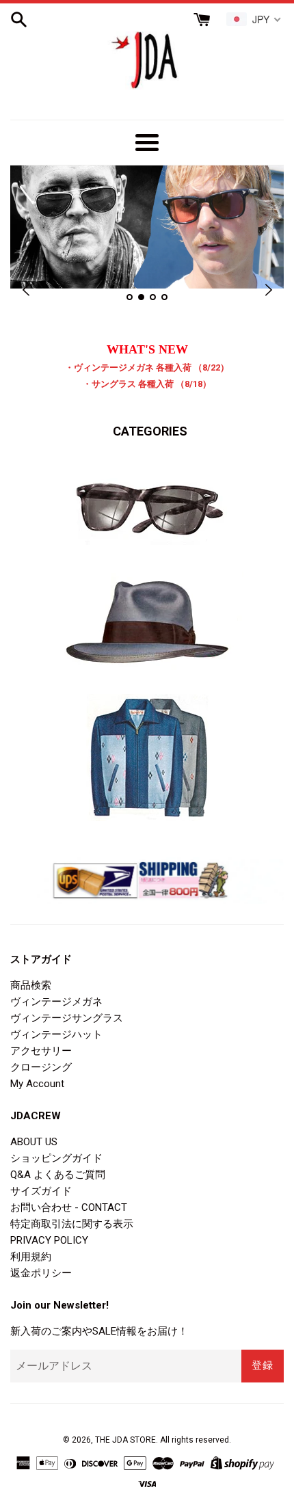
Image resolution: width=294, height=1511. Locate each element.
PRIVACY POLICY (49, 1240)
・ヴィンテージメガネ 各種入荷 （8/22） (147, 367)
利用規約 (30, 1257)
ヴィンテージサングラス (66, 1018)
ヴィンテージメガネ (56, 1001)
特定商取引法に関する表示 (71, 1224)
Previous (25, 290)
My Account (37, 1084)
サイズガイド (41, 1191)
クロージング (41, 1067)
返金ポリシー (41, 1273)
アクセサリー (41, 1051)
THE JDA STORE (125, 1440)
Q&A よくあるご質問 (57, 1174)
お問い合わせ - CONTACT (68, 1207)
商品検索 (30, 985)
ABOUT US (33, 1142)
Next (268, 290)
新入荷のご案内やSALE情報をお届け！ (99, 1331)
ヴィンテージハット (56, 1034)
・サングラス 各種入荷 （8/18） (147, 384)
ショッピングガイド (56, 1158)
